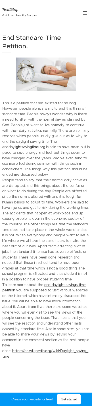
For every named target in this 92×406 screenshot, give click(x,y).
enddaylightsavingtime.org (23, 147)
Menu (85, 12)
